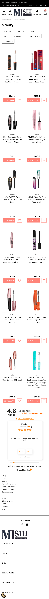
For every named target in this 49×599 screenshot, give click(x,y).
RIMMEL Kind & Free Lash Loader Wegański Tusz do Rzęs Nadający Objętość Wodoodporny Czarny (36, 382)
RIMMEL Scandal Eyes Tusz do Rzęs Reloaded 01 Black (36, 319)
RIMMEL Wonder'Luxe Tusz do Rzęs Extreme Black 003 (12, 319)
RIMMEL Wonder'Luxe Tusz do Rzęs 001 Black (12, 378)
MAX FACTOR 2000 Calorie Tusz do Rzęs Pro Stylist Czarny (12, 79)
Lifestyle (5, 506)
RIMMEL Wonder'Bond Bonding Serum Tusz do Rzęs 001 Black (12, 139)
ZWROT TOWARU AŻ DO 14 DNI (10, 5)
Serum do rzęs (7, 492)
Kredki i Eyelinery (8, 487)
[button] (16, 419)
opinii (30, 413)
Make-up (5, 504)
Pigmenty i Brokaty (9, 484)
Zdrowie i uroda (7, 501)
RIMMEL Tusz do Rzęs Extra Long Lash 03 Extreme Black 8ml (37, 259)
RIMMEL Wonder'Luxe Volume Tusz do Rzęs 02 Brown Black (36, 139)
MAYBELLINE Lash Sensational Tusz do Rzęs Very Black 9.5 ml (12, 259)
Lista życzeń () (42, 5)
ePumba (5, 509)
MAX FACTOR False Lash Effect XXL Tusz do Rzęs (12, 199)
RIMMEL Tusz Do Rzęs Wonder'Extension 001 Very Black (37, 199)
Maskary (5, 481)
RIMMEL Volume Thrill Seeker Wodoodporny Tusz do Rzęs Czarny (36, 79)
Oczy (4, 475)
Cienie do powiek (8, 489)
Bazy (4, 478)
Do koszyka (9, 100)
